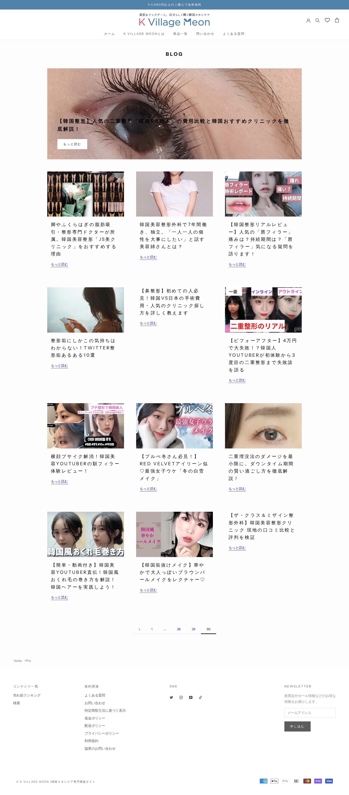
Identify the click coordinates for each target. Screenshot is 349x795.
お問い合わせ (95, 703)
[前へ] (139, 629)
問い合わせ (205, 34)
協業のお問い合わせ (100, 748)
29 (193, 629)
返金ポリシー (95, 718)
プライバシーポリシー (102, 733)
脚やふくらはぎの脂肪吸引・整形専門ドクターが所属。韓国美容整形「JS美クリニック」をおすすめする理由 (84, 239)
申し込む (297, 726)
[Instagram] (181, 697)
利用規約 (91, 741)
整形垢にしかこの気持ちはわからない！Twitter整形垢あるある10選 (83, 348)
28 (179, 629)
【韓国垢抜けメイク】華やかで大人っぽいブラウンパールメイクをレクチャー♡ (173, 572)
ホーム (109, 34)
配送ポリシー (95, 726)
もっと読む (72, 144)
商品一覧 (180, 34)
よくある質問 (234, 34)
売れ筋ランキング (27, 695)
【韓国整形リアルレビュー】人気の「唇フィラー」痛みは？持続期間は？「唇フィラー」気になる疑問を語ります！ (261, 239)
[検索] (317, 20)
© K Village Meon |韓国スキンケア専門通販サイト (56, 781)
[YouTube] (190, 697)
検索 (16, 703)
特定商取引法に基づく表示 (105, 710)
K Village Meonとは (144, 34)
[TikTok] (200, 697)
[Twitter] (171, 697)
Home (18, 660)
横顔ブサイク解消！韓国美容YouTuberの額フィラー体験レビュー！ (85, 464)
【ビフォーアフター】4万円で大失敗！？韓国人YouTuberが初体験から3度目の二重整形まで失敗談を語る (263, 355)
